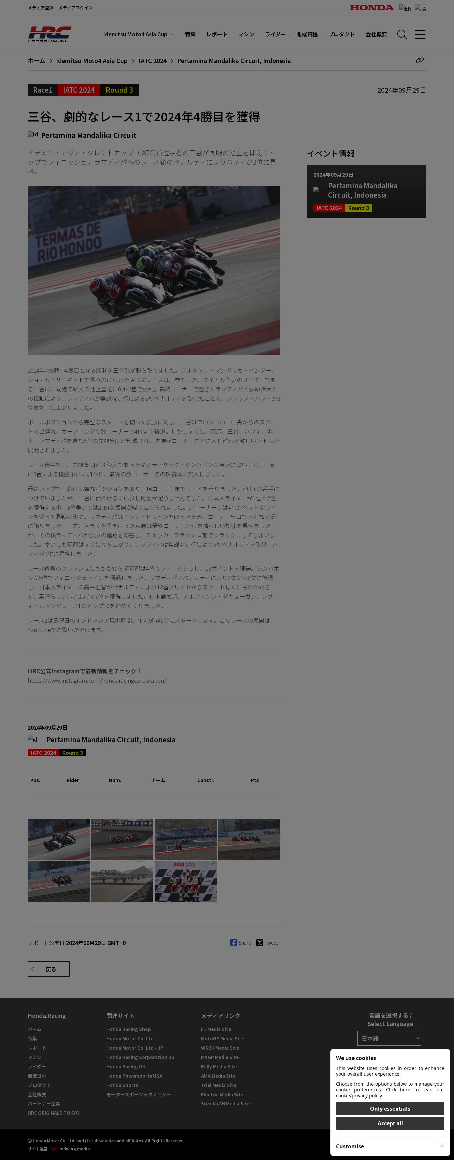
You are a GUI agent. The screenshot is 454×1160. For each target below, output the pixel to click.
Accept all (390, 1123)
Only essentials (390, 1108)
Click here (398, 1089)
